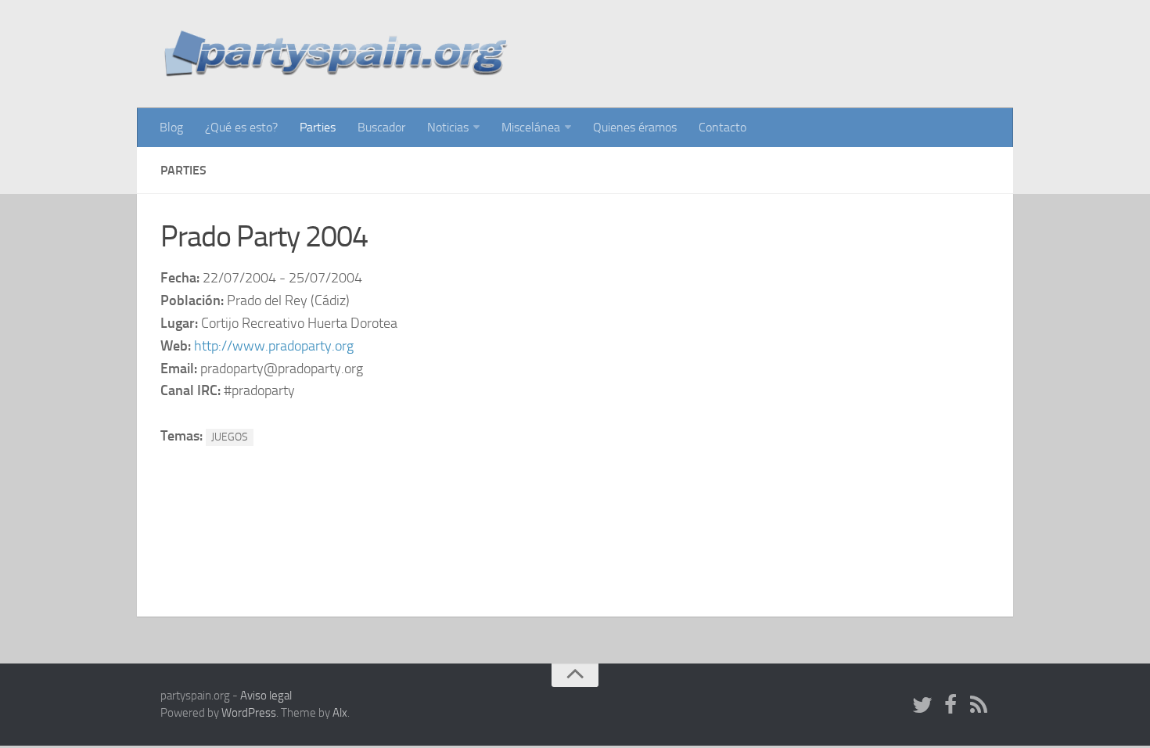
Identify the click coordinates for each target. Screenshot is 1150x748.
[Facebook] (950, 706)
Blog (171, 127)
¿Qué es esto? (241, 127)
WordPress (248, 713)
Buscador (381, 127)
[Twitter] (922, 706)
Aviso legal (266, 696)
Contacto (722, 127)
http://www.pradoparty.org (274, 345)
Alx (339, 713)
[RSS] (979, 706)
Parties (318, 127)
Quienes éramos (635, 127)
